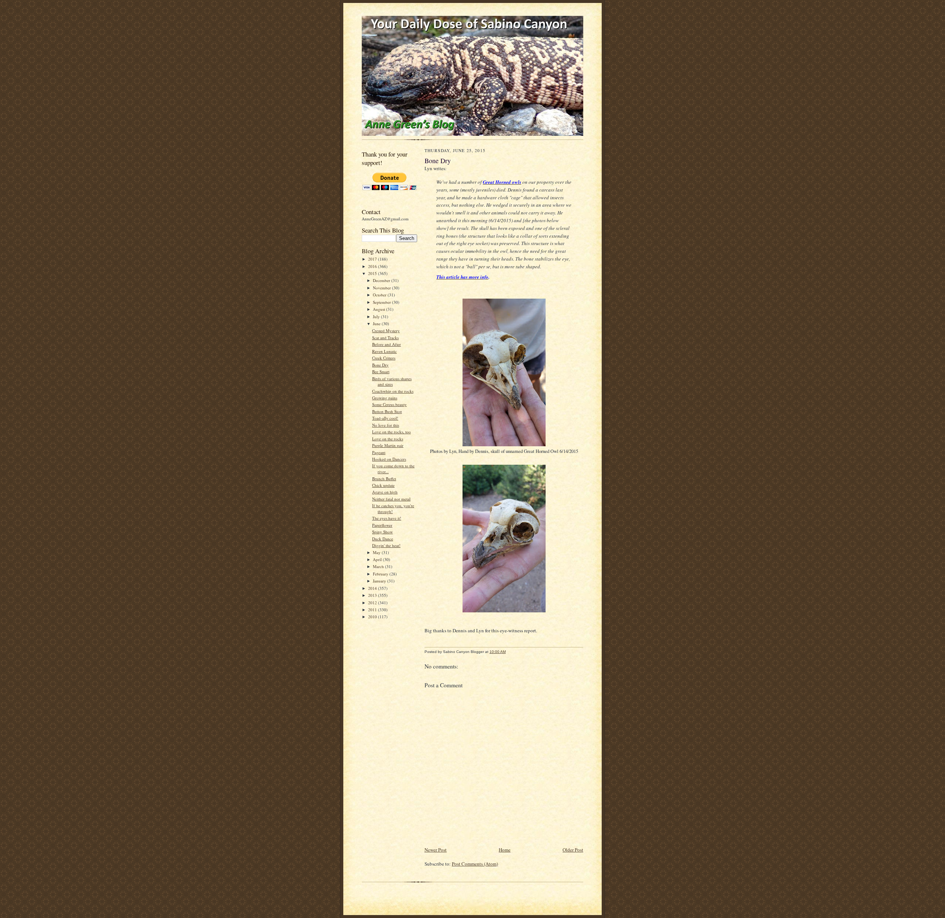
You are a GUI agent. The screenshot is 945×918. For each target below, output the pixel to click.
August (379, 309)
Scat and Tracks (385, 337)
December (382, 280)
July (377, 316)
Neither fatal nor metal (391, 499)
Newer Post (436, 849)
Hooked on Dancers (389, 459)
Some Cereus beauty (389, 404)
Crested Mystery (386, 330)
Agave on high (385, 492)
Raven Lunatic (384, 351)
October (380, 295)
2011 (373, 609)
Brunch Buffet (384, 478)
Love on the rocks (387, 438)
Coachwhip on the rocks (392, 391)
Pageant (378, 452)
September (382, 302)
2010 (373, 616)
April (378, 559)
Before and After (386, 344)
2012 (373, 602)
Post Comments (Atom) (475, 863)
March (379, 566)
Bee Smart (380, 371)
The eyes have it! (386, 518)
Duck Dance (382, 538)
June (377, 323)
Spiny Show (382, 531)
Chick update (383, 485)
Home (505, 849)
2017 (373, 259)
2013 (373, 595)
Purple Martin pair (387, 445)
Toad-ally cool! (385, 418)
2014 (373, 588)
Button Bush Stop (387, 411)
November (382, 287)
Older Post (573, 849)
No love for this (385, 425)
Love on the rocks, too (391, 431)
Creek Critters (383, 358)
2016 (373, 266)
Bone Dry (380, 365)
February (381, 574)
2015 (373, 273)
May (377, 552)
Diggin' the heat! (386, 545)
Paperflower (382, 525)
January (380, 581)
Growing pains (384, 397)
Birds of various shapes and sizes (392, 381)
